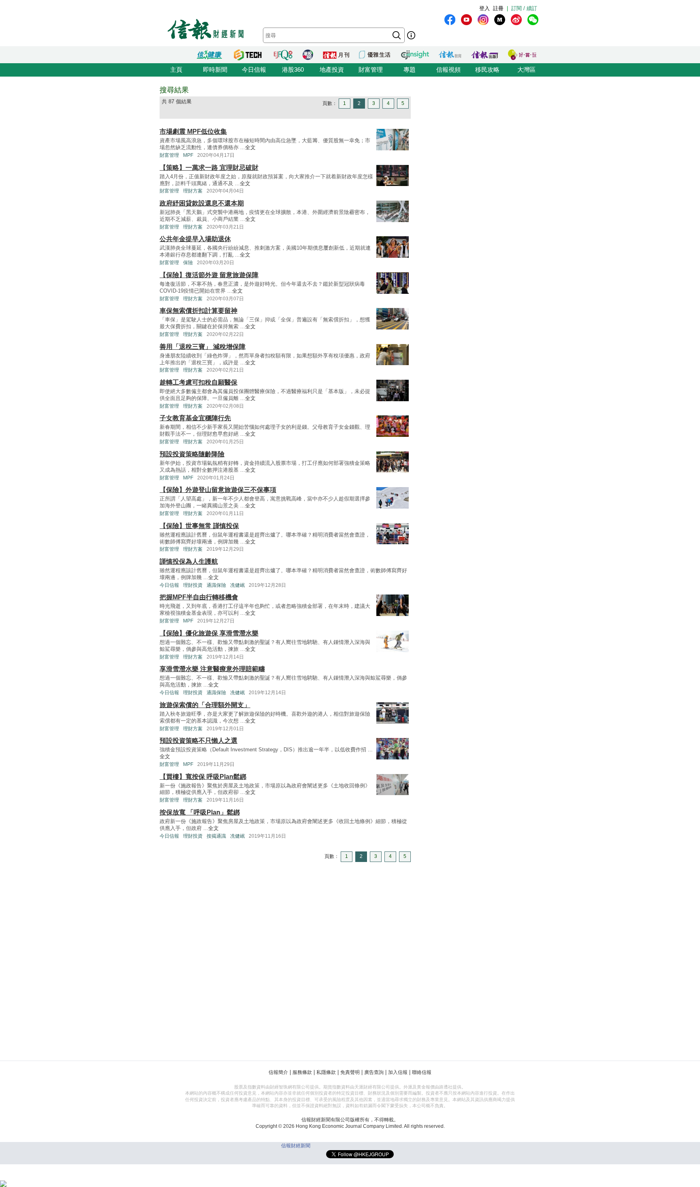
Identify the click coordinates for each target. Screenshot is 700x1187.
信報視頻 (448, 69)
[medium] (499, 19)
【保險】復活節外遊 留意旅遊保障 (209, 275)
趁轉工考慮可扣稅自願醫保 (198, 382)
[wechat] (532, 19)
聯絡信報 (421, 1072)
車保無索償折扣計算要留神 (198, 310)
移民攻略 (487, 69)
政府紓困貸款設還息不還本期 (202, 203)
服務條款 (302, 1072)
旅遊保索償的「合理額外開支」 (205, 705)
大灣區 (526, 69)
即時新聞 (215, 69)
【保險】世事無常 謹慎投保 (199, 525)
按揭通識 (216, 836)
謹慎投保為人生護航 (189, 561)
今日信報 (254, 69)
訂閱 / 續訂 (524, 8)
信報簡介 (278, 1072)
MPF (188, 155)
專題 (409, 69)
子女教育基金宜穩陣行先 (195, 418)
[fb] (449, 19)
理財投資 (193, 585)
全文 (250, 147)
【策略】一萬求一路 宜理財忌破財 (209, 167)
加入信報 (398, 1072)
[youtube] (466, 19)
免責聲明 (350, 1072)
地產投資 (332, 69)
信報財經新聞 (295, 1146)
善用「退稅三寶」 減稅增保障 (202, 346)
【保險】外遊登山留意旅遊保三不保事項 (218, 489)
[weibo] (516, 19)
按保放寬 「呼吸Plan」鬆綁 (200, 812)
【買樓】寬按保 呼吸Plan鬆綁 (203, 776)
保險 (188, 262)
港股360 (293, 69)
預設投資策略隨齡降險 (192, 454)
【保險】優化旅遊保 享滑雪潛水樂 (209, 633)
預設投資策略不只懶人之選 (198, 740)
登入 (484, 8)
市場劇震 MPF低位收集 (193, 131)
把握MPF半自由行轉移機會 (199, 597)
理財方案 (193, 191)
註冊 (498, 8)
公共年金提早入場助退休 (195, 238)
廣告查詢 (374, 1072)
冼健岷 (237, 585)
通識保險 (216, 585)
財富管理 (371, 69)
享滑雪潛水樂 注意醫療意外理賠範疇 (212, 668)
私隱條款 (326, 1072)
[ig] (483, 19)
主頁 (176, 69)
